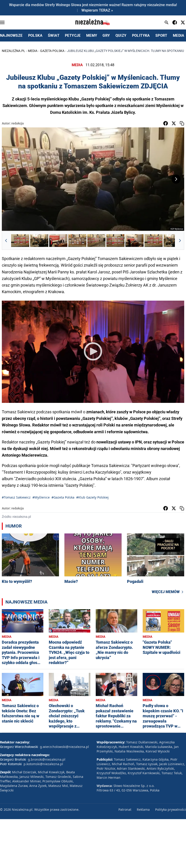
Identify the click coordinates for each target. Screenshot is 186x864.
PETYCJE (73, 35)
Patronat (124, 809)
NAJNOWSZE (11, 35)
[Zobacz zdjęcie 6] (115, 240)
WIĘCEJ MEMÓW (166, 592)
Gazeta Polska (52, 51)
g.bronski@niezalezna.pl (46, 759)
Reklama (143, 809)
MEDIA (178, 35)
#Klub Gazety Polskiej (92, 497)
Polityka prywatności (170, 809)
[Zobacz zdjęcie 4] (77, 240)
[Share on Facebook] (165, 123)
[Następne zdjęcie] (176, 179)
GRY (106, 35)
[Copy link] (182, 123)
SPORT (161, 35)
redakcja (17, 123)
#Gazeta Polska (62, 497)
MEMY (91, 35)
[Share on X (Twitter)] (173, 123)
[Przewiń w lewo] (6, 240)
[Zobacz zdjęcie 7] (134, 240)
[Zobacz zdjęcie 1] (20, 240)
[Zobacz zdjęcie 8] (153, 240)
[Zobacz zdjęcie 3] (58, 240)
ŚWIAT (53, 35)
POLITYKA (141, 35)
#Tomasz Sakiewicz (16, 497)
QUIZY (121, 35)
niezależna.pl (13, 51)
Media (32, 51)
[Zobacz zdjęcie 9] (173, 240)
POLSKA (35, 35)
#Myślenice (41, 497)
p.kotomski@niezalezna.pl (43, 764)
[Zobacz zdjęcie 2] (39, 240)
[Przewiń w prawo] (180, 240)
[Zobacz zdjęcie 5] (96, 240)
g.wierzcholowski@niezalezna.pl (64, 747)
